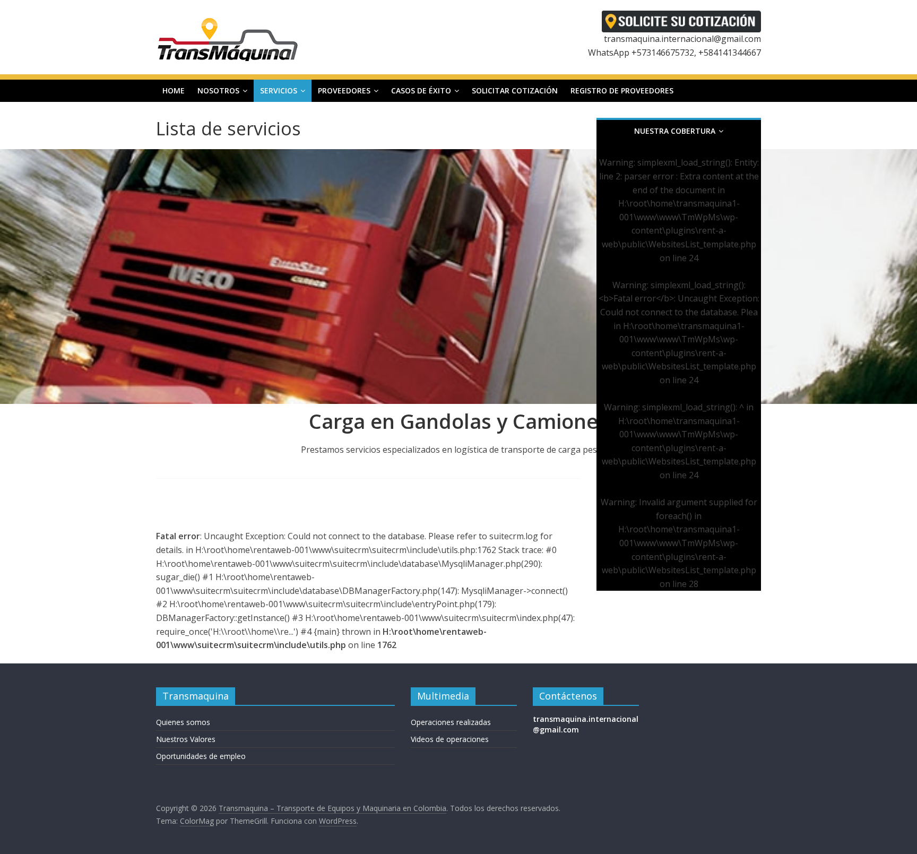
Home (173, 90)
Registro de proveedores (621, 90)
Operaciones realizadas (451, 722)
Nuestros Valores (185, 739)
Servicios (278, 90)
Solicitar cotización (515, 90)
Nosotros (218, 90)
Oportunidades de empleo (201, 756)
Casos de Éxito (421, 90)
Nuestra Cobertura (674, 131)
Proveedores (344, 90)
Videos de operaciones (450, 739)
